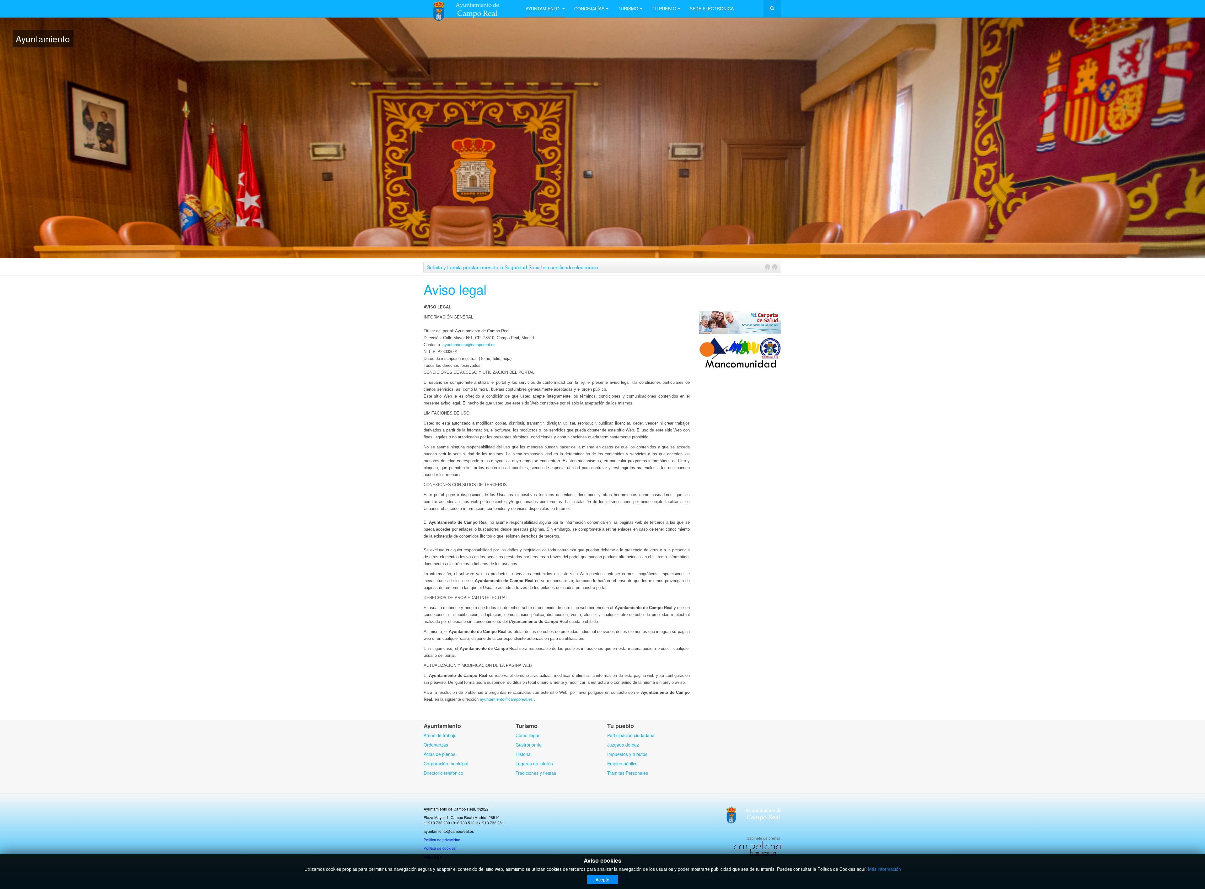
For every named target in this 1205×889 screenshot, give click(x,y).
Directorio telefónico (443, 773)
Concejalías (589, 8)
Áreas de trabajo (440, 735)
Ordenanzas (436, 745)
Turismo (628, 8)
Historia (523, 754)
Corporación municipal (446, 763)
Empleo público (622, 763)
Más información (884, 869)
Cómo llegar (528, 735)
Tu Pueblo (664, 8)
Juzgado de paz (623, 745)
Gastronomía (529, 745)
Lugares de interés (534, 763)
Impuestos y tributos (627, 754)
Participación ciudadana (631, 735)
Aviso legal (455, 289)
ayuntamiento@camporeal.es (468, 344)
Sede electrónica (712, 8)
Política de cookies (440, 848)
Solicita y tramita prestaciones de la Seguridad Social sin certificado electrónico (512, 267)
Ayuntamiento (543, 8)
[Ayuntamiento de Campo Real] (470, 8)
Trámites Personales (627, 773)
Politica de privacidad (442, 839)
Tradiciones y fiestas (536, 773)
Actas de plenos (439, 754)
